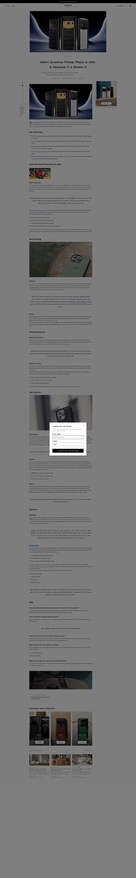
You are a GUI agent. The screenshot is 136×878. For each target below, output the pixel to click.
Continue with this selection (68, 450)
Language (54, 441)
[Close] (83, 425)
